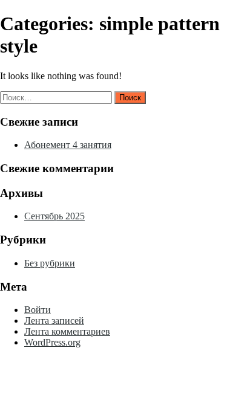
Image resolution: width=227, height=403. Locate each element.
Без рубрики (49, 263)
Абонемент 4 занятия (67, 145)
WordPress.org (52, 342)
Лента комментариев (67, 331)
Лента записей (54, 320)
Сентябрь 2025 (54, 216)
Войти (37, 310)
